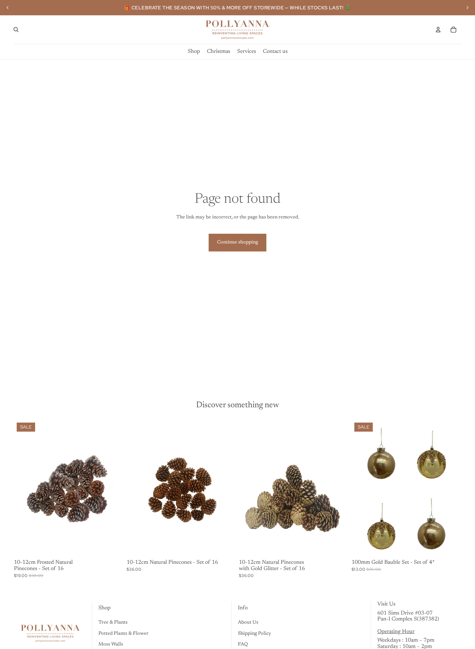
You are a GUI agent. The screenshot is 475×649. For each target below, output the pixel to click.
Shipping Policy (254, 633)
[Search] (16, 29)
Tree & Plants (113, 622)
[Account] (438, 29)
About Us (248, 622)
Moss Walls (110, 644)
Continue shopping (237, 242)
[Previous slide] (7, 7)
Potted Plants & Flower (123, 633)
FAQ (243, 644)
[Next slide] (467, 7)
